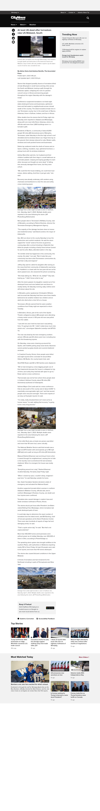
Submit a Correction (27, 619)
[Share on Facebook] (13, 34)
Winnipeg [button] (14, 12)
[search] (88, 18)
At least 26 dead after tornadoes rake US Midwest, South (34, 31)
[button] (63, 12)
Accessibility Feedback (47, 619)
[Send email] (13, 42)
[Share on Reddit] (13, 38)
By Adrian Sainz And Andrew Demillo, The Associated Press (36, 72)
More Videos (83, 657)
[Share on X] (13, 30)
